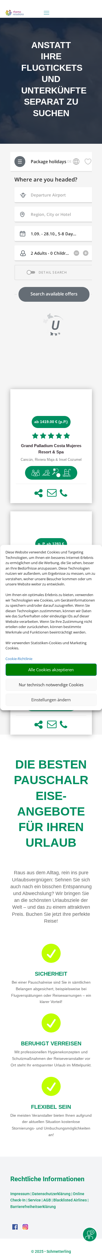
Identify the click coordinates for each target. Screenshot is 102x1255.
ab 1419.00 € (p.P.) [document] (51, 422)
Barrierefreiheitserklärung (33, 1206)
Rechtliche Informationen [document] (47, 1179)
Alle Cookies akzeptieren (51, 669)
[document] (51, 449)
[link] (51, 446)
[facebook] (15, 1228)
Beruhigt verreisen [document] (51, 1043)
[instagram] (25, 1228)
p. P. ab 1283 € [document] (51, 544)
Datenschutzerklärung (51, 1194)
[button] (38, 493)
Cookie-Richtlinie (18, 658)
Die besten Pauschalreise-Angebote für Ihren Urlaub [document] (51, 803)
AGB (47, 1200)
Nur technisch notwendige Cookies (51, 684)
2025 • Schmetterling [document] (52, 1251)
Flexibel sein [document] (51, 1107)
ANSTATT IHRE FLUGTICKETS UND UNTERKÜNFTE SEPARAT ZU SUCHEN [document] (51, 79)
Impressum (20, 1194)
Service (34, 1200)
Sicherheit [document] (51, 974)
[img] (36, 473)
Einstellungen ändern (51, 699)
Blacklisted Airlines (70, 1200)
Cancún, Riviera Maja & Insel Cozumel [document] (51, 460)
